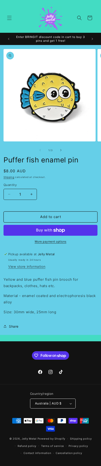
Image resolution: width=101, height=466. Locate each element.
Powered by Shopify (52, 438)
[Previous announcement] (9, 39)
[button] (9, 18)
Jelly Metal (29, 438)
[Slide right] (61, 150)
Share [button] (14, 326)
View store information (26, 266)
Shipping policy (81, 438)
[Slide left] (40, 150)
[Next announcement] (92, 39)
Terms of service (52, 446)
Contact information (37, 453)
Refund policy (27, 446)
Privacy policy (78, 446)
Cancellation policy (69, 453)
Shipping (9, 177)
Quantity (10, 185)
